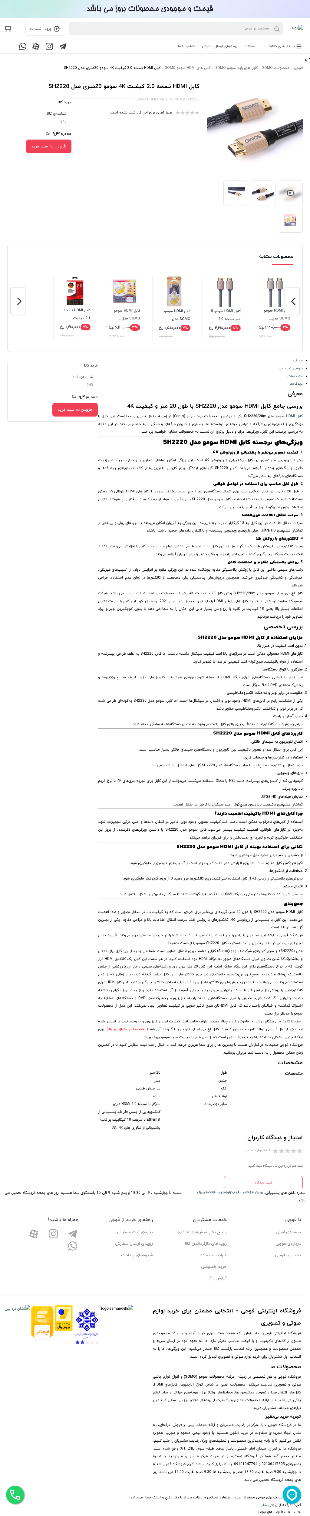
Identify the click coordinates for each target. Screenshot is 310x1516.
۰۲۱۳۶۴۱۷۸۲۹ (229, 1192)
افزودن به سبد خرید (48, 146)
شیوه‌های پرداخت (137, 1255)
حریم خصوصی (214, 1267)
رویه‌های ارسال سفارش (219, 46)
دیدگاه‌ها (296, 383)
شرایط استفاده (213, 1255)
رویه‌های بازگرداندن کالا (206, 1244)
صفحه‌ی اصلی (288, 1232)
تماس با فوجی (288, 1255)
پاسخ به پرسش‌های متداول (201, 1232)
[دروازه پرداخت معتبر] (63, 1326)
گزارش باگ (217, 1278)
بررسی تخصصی (291, 368)
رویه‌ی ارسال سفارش (134, 1244)
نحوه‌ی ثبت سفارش (135, 1232)
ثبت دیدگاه (263, 1182)
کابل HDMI (294, 416)
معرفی (298, 360)
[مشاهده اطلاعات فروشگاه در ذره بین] (17, 1326)
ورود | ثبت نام (40, 28)
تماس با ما (186, 46)
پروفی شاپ (268, 1505)
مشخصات (295, 376)
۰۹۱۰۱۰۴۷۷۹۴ (206, 1192)
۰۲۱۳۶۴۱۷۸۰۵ (252, 1192)
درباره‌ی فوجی (288, 1244)
